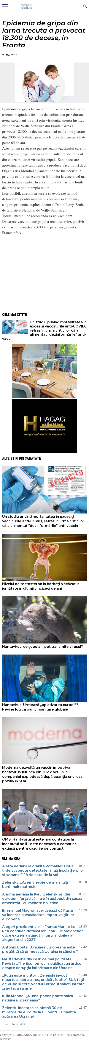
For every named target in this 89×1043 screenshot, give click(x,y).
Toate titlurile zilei (13, 1024)
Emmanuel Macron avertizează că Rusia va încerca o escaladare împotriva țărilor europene (38, 914)
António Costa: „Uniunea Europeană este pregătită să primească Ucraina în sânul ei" (40, 949)
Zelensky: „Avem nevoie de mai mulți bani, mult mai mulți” (35, 884)
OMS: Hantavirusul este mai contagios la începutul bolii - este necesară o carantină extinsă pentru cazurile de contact (39, 843)
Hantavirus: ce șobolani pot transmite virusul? (42, 647)
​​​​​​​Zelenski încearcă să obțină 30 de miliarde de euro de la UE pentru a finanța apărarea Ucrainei (39, 1012)
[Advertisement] (44, 274)
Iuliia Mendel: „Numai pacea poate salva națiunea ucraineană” (37, 998)
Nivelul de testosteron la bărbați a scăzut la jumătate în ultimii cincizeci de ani (40, 586)
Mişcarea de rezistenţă (45, 6)
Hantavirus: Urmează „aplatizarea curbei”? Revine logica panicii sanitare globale (40, 707)
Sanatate (33, 458)
